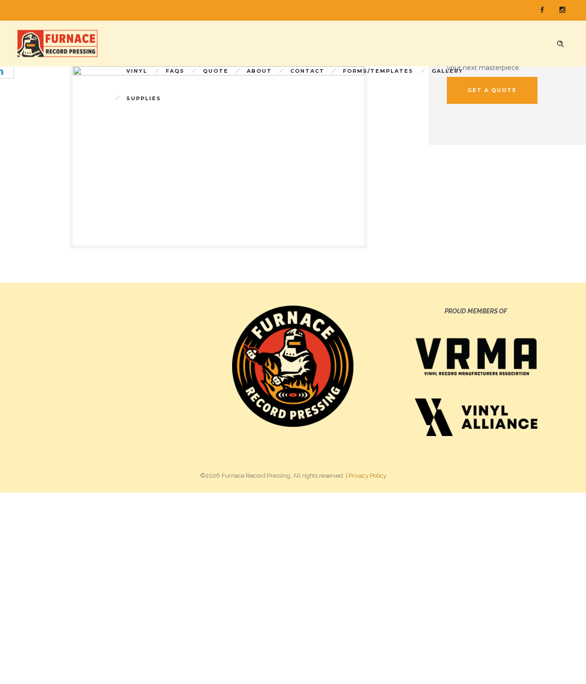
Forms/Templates (378, 71)
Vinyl (136, 71)
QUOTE (215, 71)
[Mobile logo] (293, 588)
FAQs (175, 71)
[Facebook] (542, 10)
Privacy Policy (367, 475)
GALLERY (447, 71)
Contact (307, 71)
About (259, 71)
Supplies (143, 98)
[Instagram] (562, 10)
